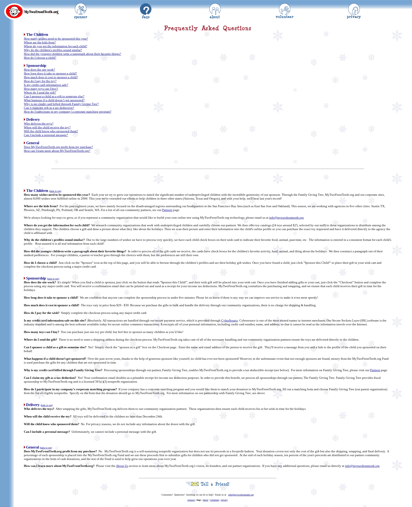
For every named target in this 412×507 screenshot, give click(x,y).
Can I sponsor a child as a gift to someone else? (54, 96)
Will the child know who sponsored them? (51, 131)
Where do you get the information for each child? (55, 46)
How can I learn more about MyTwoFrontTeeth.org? (57, 151)
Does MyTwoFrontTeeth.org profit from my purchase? (58, 147)
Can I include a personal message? (46, 135)
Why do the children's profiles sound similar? (53, 50)
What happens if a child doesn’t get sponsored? (54, 100)
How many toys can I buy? (41, 88)
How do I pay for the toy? (40, 81)
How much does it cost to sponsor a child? (51, 77)
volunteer (214, 500)
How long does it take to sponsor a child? (50, 73)
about (205, 500)
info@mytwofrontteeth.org (286, 217)
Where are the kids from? (40, 42)
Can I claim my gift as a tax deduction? (49, 108)
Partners (167, 210)
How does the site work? (39, 69)
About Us (122, 466)
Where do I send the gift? (40, 92)
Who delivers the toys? (38, 123)
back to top (55, 191)
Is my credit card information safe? (46, 85)
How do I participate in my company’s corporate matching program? (67, 111)
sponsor (191, 500)
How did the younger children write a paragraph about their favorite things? (72, 54)
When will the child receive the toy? (47, 127)
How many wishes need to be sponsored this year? (56, 38)
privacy (224, 500)
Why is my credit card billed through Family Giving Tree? (61, 104)
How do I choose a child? (40, 57)
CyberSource (229, 320)
